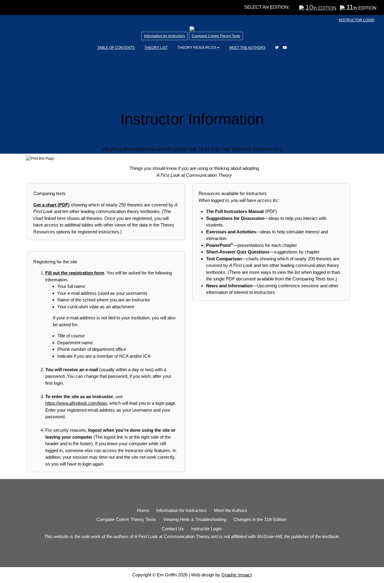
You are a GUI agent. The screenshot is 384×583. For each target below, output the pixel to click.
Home (143, 510)
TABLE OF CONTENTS (116, 48)
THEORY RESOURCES (197, 48)
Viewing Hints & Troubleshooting (194, 519)
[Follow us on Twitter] (277, 48)
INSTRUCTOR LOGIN (356, 20)
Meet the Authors (230, 510)
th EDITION (320, 7)
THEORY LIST (156, 48)
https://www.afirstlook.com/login (76, 403)
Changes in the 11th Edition (259, 519)
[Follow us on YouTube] (285, 48)
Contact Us (173, 528)
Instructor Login (206, 528)
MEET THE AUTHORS (247, 48)
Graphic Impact (236, 574)
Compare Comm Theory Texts (216, 36)
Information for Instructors (164, 36)
